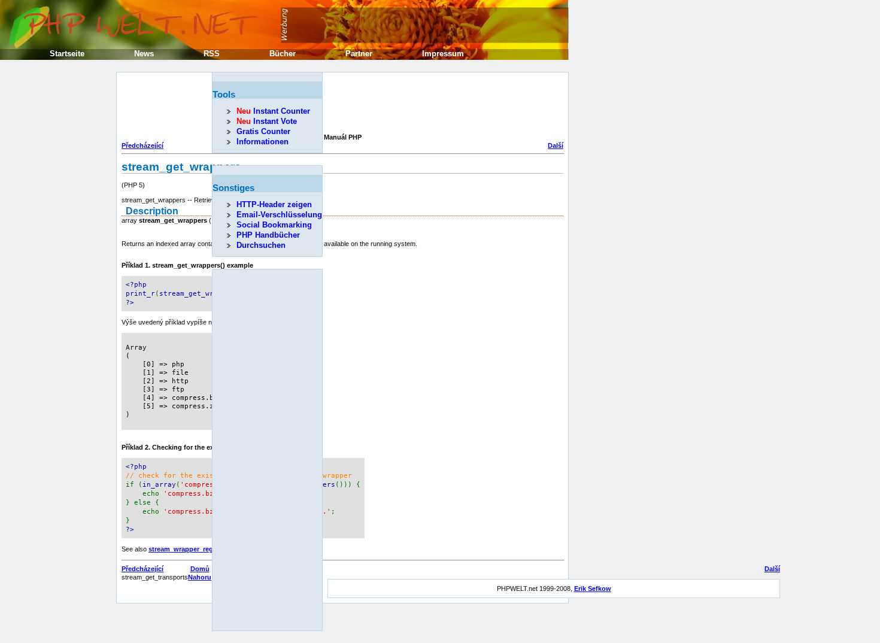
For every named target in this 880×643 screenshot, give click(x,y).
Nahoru (199, 577)
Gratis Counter (263, 131)
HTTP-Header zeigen (274, 204)
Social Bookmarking (274, 224)
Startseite (67, 53)
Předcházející (142, 145)
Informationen (262, 141)
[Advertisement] (339, 104)
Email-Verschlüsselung (279, 214)
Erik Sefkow (592, 588)
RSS (212, 53)
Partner (358, 53)
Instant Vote (266, 121)
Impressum (443, 53)
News (144, 53)
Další (555, 145)
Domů (200, 568)
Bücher (282, 53)
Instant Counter (273, 111)
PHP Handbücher (268, 234)
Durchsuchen (261, 245)
